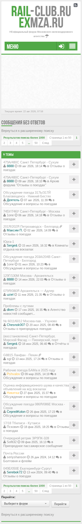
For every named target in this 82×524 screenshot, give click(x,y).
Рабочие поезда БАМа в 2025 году (29, 370)
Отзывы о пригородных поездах (27, 329)
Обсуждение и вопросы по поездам (30, 204)
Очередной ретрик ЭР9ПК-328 (26, 438)
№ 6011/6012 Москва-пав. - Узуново (30, 321)
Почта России (13, 453)
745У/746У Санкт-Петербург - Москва (31, 211)
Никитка (13, 393)
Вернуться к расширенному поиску (27, 130)
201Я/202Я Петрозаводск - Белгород (31, 226)
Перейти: (8, 497)
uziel (10, 294)
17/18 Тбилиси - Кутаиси (21, 423)
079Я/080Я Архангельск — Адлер (28, 291)
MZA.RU (41, 22)
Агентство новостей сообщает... (34, 311)
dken (10, 309)
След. (45, 143)
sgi (9, 359)
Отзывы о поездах (17, 234)
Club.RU (41, 11)
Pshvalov (13, 374)
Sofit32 (12, 442)
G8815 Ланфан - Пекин (20, 355)
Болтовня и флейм (17, 461)
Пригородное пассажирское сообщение (33, 446)
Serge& (12, 245)
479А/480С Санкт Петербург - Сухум (30, 162)
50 (36, 143)
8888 (10, 166)
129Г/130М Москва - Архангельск (28, 275)
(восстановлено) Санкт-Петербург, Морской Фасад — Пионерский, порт (30, 338)
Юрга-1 (8, 241)
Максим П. (15, 230)
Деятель (13, 200)
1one (10, 215)
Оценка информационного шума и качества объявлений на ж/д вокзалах (36, 387)
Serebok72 (14, 472)
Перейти (60, 504)
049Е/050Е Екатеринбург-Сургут (27, 468)
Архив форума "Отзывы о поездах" (31, 183)
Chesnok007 (16, 325)
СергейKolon (16, 411)
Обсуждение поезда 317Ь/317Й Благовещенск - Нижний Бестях (27, 194)
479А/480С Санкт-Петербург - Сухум (31, 177)
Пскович (13, 427)
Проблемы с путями (18, 306)
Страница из (60, 137)
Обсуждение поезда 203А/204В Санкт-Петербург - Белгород (32, 258)
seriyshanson (16, 457)
